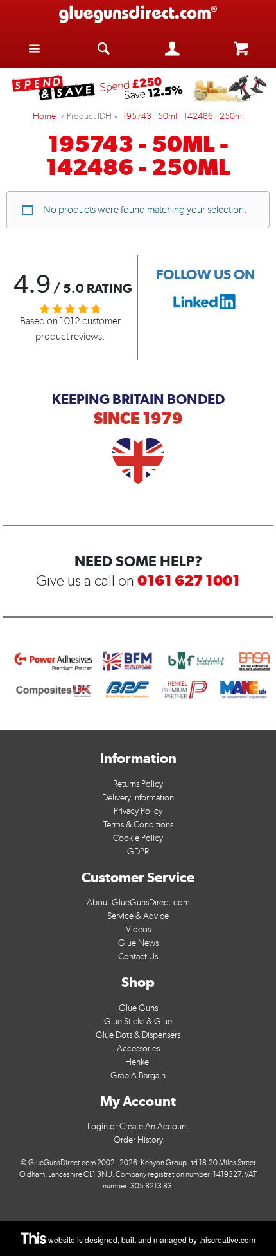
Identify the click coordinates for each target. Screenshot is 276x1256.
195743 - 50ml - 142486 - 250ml (183, 116)
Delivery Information (138, 797)
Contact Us (138, 956)
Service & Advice (138, 915)
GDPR (138, 851)
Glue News (138, 942)
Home (44, 116)
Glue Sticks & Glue (138, 1021)
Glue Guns (138, 1007)
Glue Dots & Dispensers (138, 1035)
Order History (138, 1139)
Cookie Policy (138, 838)
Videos (138, 929)
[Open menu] (34, 48)
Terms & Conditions (138, 824)
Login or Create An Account (138, 1126)
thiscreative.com (227, 1239)
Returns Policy (138, 784)
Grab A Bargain (138, 1075)
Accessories (138, 1048)
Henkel (138, 1062)
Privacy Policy (138, 811)
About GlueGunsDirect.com (138, 902)
